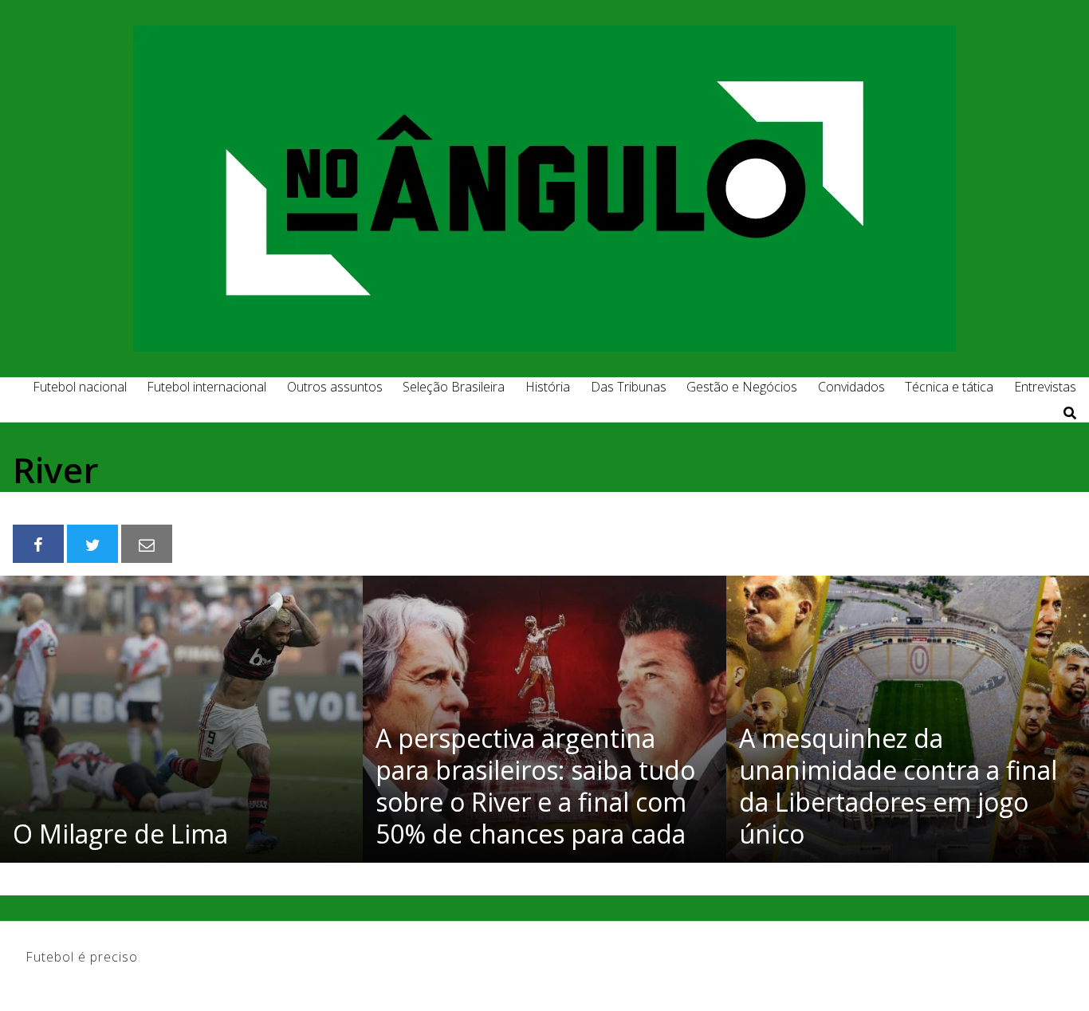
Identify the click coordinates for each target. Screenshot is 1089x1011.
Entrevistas (1045, 387)
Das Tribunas (628, 387)
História (547, 387)
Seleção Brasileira (454, 387)
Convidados (851, 387)
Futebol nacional (80, 387)
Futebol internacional (206, 387)
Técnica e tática (949, 387)
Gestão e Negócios (741, 387)
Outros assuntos (335, 387)
